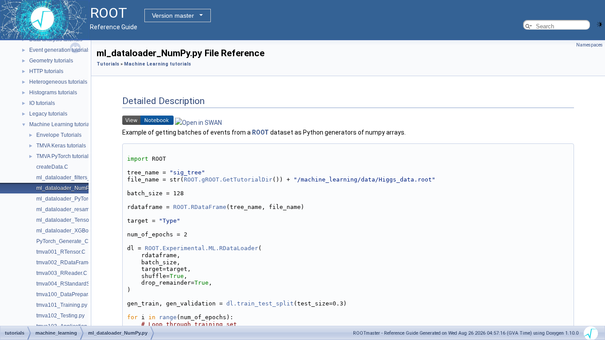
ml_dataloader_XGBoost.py (69, 231)
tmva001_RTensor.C (60, 252)
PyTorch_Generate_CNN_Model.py (79, 241)
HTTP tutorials (46, 71)
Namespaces (589, 45)
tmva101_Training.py (61, 305)
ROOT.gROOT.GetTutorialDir (228, 179)
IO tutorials (42, 103)
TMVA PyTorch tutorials (63, 156)
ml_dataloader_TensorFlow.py (72, 220)
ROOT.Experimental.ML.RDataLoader (201, 248)
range (168, 317)
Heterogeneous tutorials (58, 82)
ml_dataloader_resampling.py (72, 209)
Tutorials (108, 64)
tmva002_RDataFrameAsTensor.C (77, 262)
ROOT (260, 132)
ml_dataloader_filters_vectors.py (75, 177)
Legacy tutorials (48, 114)
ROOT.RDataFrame (199, 207)
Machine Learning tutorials (61, 124)
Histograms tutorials (53, 92)
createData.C (52, 167)
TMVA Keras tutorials (61, 146)
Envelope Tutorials (58, 135)
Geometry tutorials (51, 61)
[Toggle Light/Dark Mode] (600, 23)
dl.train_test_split (260, 303)
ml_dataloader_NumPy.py (67, 188)
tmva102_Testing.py (60, 316)
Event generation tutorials (60, 50)
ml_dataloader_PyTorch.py (68, 199)
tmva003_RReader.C (61, 273)
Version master (173, 15)
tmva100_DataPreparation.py (71, 294)
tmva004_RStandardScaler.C (71, 284)
